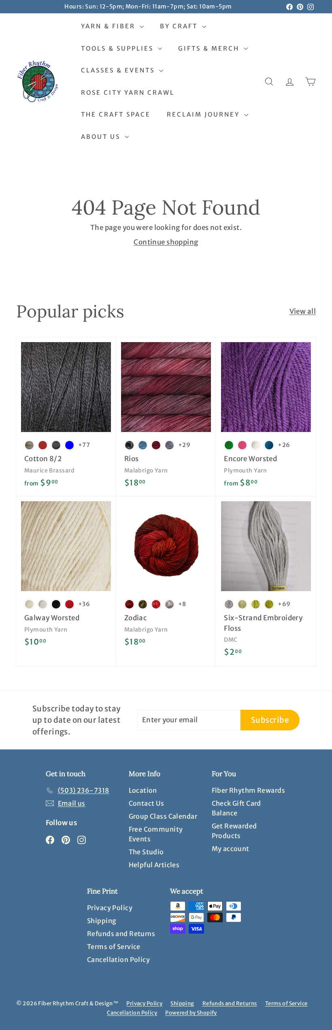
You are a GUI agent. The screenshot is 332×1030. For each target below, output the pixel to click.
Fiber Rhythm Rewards (248, 790)
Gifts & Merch (210, 48)
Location (143, 790)
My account (230, 849)
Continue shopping (166, 242)
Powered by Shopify (191, 1012)
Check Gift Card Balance (236, 808)
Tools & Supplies (118, 48)
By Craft (180, 26)
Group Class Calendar (163, 816)
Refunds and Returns (121, 934)
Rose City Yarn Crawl (128, 92)
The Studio (146, 852)
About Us (102, 136)
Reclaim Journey (204, 114)
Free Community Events (156, 834)
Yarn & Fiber (109, 26)
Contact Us (146, 803)
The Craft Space (116, 114)
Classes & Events (119, 70)
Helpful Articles (154, 865)
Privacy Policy (109, 908)
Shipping (101, 921)
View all (302, 311)
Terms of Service (113, 947)
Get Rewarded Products (234, 831)
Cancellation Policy (118, 960)
